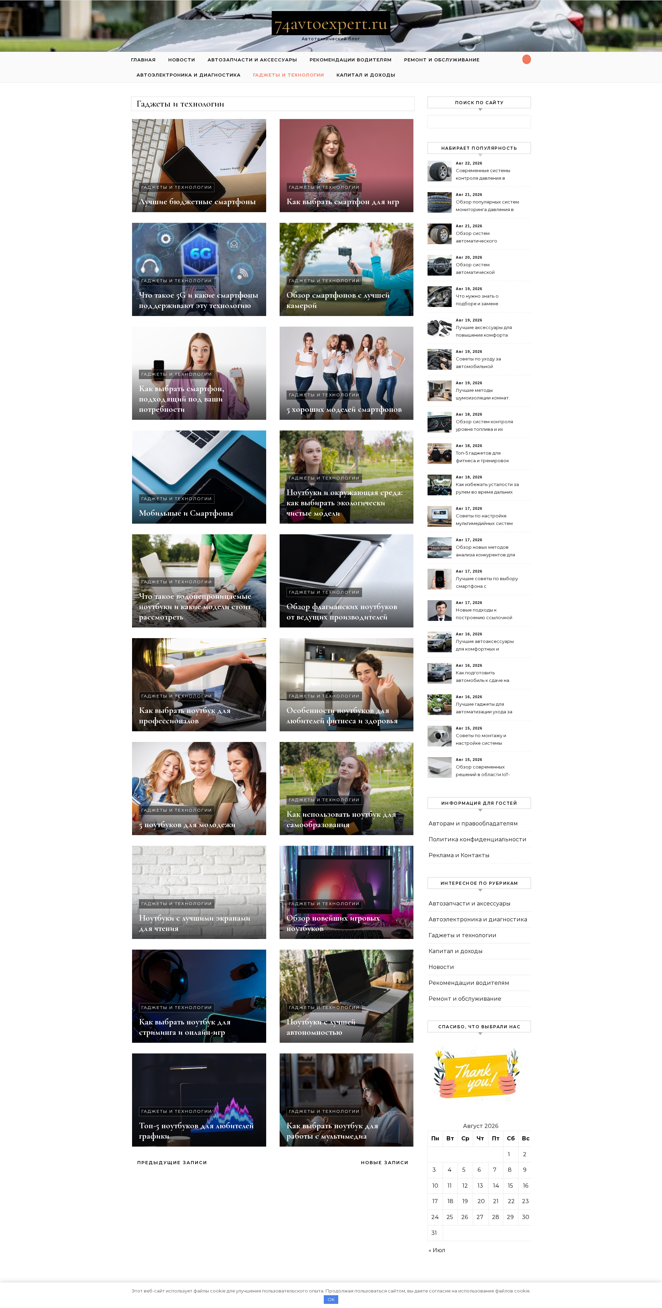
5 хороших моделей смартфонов (344, 409)
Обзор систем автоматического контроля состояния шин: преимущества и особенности (486, 237)
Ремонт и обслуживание (442, 59)
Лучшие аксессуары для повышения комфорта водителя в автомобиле (484, 332)
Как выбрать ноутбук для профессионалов (185, 715)
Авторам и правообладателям (473, 823)
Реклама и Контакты (459, 855)
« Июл (437, 1250)
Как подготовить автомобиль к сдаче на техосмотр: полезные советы (482, 677)
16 (525, 1185)
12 (465, 1185)
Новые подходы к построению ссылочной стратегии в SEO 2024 (484, 614)
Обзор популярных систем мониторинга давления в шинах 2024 (487, 206)
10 (435, 1185)
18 (450, 1201)
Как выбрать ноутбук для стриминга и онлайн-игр (185, 1027)
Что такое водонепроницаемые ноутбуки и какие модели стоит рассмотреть (195, 606)
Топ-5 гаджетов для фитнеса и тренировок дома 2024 (482, 457)
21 (496, 1201)
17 (435, 1201)
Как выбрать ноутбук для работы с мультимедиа (332, 1130)
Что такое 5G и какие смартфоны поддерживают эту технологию (198, 300)
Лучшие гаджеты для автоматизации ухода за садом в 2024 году (484, 708)
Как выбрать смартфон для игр (343, 201)
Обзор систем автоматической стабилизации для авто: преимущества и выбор (483, 269)
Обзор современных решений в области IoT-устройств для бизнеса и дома (485, 771)
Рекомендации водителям (351, 59)
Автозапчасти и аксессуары (252, 59)
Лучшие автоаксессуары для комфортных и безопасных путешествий (485, 645)
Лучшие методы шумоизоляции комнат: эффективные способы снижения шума (483, 394)
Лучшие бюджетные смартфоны (197, 201)
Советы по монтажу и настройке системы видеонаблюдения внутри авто (486, 740)
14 (496, 1185)
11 (450, 1185)
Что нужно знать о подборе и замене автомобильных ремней (484, 300)
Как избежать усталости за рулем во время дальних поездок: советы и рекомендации (487, 489)
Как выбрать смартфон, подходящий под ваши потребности (181, 398)
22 (511, 1201)
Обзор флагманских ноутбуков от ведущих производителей (342, 611)
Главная (143, 59)
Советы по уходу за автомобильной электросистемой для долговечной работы (481, 363)
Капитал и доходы (366, 75)
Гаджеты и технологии (288, 75)
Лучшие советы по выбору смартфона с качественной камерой (487, 583)
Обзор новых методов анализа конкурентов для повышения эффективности (485, 551)
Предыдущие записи (171, 1162)
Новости (181, 59)
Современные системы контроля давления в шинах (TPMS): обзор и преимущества (483, 175)
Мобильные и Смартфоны (186, 513)
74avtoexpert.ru (331, 23)
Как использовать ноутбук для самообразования (341, 819)
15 (510, 1185)
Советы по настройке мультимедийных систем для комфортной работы (485, 520)
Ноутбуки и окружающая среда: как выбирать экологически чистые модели (345, 502)
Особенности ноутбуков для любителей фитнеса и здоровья (342, 715)
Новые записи (386, 1162)
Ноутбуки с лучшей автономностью (321, 1027)
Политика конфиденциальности (477, 839)
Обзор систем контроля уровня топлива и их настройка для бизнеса (484, 426)
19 (465, 1201)
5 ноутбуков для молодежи (187, 824)
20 (481, 1201)
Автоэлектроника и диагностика (189, 75)
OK (331, 1299)
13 (480, 1185)
